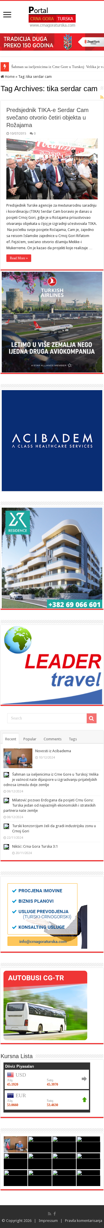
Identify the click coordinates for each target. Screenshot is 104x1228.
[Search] (91, 718)
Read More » (19, 258)
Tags (73, 739)
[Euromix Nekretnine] (52, 557)
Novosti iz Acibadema (53, 751)
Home (9, 76)
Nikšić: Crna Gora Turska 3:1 (35, 846)
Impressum (48, 1220)
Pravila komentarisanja (83, 1220)
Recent (10, 739)
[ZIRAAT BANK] (52, 41)
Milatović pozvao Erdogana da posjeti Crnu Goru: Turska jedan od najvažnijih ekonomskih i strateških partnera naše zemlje (49, 805)
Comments (53, 739)
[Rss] (49, 1213)
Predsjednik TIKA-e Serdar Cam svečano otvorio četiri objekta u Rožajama (47, 117)
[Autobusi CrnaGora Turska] (45, 1005)
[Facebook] (54, 1213)
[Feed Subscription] (101, 97)
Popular (29, 739)
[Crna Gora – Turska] (52, 16)
